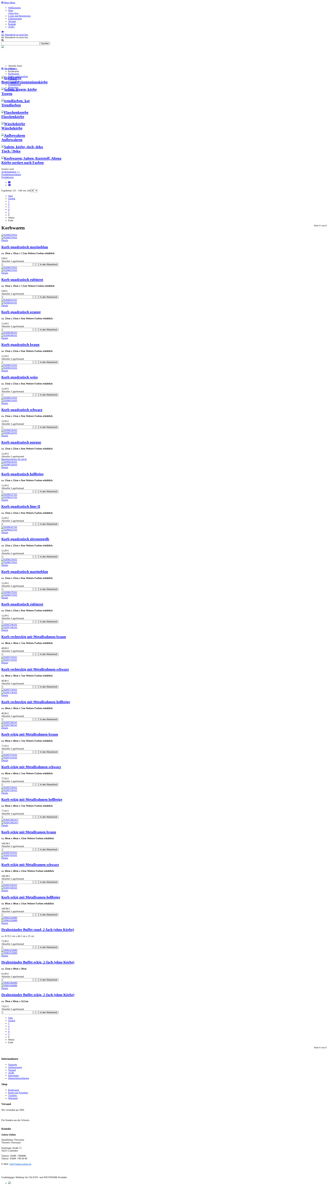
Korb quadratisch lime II (20, 506)
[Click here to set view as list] (9, 185)
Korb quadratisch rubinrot (22, 280)
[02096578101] (9, 562)
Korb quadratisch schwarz (21, 410)
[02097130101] (9, 692)
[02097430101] (9, 888)
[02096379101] (9, 270)
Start (10, 196)
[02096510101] (9, 368)
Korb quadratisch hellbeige (22, 474)
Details (4, 240)
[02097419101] (9, 855)
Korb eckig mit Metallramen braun (28, 832)
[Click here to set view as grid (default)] (9, 182)
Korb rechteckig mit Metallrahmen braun (33, 637)
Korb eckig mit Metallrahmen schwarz (31, 767)
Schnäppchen (14, 84)
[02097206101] (9, 725)
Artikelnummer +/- (10, 172)
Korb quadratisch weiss (19, 377)
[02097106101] (9, 627)
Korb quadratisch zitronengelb (25, 539)
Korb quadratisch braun (20, 345)
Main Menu (9, 2)
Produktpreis (7, 177)
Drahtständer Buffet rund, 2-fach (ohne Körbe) (37, 930)
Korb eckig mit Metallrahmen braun (29, 734)
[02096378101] (9, 237)
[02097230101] (9, 790)
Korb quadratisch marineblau (24, 247)
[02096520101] (9, 433)
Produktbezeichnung (11, 174)
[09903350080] (9, 953)
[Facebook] (9, 1183)
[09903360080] (9, 985)
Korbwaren (13, 73)
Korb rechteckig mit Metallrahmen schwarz (35, 669)
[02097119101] (9, 660)
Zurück (11, 198)
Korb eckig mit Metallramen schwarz (30, 865)
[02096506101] (9, 335)
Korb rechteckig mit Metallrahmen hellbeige (35, 702)
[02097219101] (9, 757)
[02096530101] (9, 464)
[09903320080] (9, 920)
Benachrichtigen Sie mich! (14, 459)
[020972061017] (9, 822)
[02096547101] (9, 530)
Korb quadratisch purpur (21, 442)
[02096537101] (9, 497)
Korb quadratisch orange (21, 312)
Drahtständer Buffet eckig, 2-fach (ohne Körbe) (37, 962)
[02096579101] (9, 595)
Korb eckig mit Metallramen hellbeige (30, 897)
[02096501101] (9, 303)
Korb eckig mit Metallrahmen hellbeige (31, 799)
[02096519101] (9, 400)
